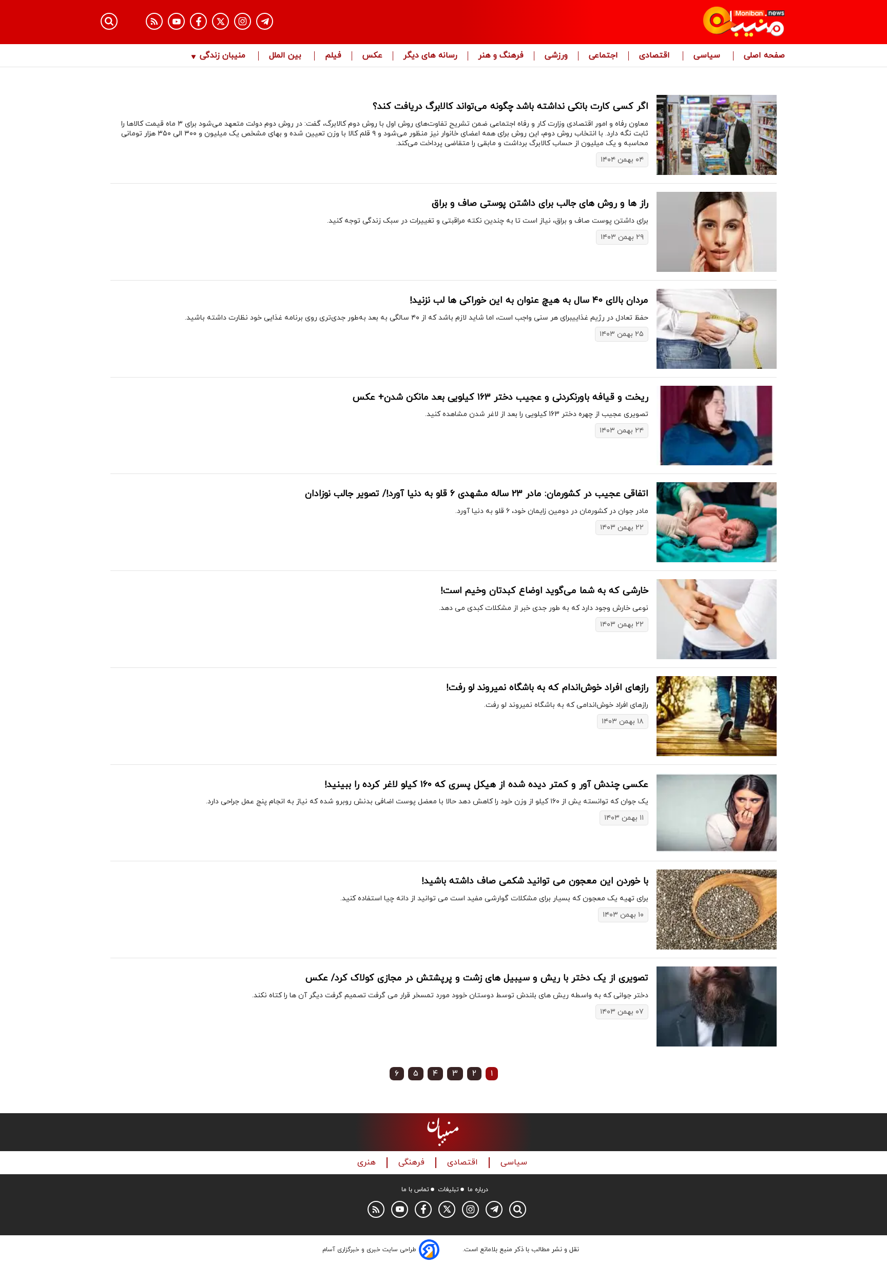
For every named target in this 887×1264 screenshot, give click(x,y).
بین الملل (286, 56)
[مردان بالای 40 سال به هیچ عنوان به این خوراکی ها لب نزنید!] (717, 329)
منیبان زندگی (222, 56)
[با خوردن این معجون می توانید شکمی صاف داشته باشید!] (717, 910)
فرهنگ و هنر (501, 56)
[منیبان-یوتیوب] (176, 21)
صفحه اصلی (764, 56)
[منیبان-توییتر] (220, 21)
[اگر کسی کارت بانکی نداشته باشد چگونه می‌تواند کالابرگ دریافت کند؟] (717, 135)
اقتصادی (655, 56)
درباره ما (478, 1190)
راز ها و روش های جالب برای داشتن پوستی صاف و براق (540, 203)
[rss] (154, 21)
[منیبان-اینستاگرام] (242, 21)
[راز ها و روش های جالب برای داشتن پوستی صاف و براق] (717, 232)
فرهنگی (412, 1162)
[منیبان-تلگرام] (264, 21)
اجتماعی (603, 56)
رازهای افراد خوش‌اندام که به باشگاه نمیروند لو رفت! (547, 687)
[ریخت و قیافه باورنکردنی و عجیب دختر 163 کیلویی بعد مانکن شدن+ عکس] (717, 426)
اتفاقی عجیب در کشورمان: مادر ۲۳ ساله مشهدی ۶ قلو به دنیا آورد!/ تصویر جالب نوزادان (476, 493)
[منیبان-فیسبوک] (198, 21)
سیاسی (708, 56)
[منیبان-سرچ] (517, 1209)
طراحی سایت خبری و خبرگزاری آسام (369, 1250)
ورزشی (556, 56)
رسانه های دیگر (430, 56)
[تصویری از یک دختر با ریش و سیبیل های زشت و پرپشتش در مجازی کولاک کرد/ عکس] (717, 1006)
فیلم (333, 56)
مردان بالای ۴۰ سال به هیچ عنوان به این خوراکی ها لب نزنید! (529, 300)
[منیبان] (682, 22)
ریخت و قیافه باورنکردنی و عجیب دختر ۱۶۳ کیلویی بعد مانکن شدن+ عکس (500, 397)
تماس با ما (415, 1190)
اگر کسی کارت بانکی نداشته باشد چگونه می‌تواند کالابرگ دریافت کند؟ (510, 106)
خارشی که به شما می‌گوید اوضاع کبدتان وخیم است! (544, 590)
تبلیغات (448, 1190)
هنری (367, 1162)
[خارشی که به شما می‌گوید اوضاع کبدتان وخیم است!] (717, 619)
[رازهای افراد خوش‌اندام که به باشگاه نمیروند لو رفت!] (717, 716)
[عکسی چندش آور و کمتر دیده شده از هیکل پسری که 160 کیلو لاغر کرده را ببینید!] (717, 813)
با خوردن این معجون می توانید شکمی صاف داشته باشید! (534, 881)
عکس (372, 56)
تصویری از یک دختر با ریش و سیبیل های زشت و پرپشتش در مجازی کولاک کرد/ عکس (476, 978)
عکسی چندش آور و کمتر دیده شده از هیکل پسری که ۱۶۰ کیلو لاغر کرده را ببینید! (486, 784)
